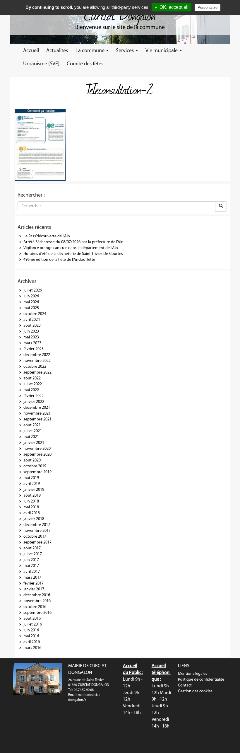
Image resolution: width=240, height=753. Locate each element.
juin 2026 (31, 296)
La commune (91, 51)
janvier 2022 (33, 402)
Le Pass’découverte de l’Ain (46, 236)
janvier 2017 (33, 589)
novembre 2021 (37, 413)
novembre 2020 (37, 449)
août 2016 (32, 618)
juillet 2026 (32, 290)
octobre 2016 (34, 607)
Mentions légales (192, 674)
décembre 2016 (36, 595)
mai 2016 (31, 636)
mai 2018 (31, 507)
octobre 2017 (34, 536)
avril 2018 (31, 513)
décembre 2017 (36, 525)
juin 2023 (31, 331)
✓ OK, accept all (171, 7)
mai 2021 (31, 437)
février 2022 (33, 396)
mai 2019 (31, 478)
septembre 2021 (37, 419)
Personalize (207, 7)
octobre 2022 (34, 366)
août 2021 (32, 425)
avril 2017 (31, 572)
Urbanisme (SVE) (41, 64)
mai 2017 (31, 566)
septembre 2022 (37, 372)
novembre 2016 (37, 601)
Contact (185, 685)
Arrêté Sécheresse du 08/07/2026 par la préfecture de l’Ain (73, 242)
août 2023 (32, 325)
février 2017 (33, 583)
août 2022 (32, 378)
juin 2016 (31, 630)
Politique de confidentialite (201, 679)
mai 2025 (31, 308)
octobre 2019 (34, 466)
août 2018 (32, 495)
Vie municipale (162, 51)
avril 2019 (31, 484)
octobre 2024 (34, 314)
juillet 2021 (32, 431)
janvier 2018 (33, 519)
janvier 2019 (33, 490)
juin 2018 (31, 501)
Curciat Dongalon (120, 14)
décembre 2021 (36, 408)
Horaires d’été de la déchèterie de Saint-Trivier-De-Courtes (73, 254)
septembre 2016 (37, 613)
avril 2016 (31, 642)
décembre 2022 (36, 355)
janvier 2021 (33, 443)
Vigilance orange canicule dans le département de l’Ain (70, 248)
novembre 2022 (37, 361)
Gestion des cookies (195, 691)
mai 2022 (31, 390)
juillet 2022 (32, 384)
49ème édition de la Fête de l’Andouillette (59, 260)
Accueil (31, 51)
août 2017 (32, 548)
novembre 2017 (37, 531)
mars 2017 (32, 577)
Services (125, 51)
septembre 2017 (37, 542)
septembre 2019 (37, 472)
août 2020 (32, 460)
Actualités (57, 51)
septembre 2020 (37, 454)
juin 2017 (31, 560)
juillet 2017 (32, 554)
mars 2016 (32, 648)
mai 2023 (31, 337)
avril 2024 (31, 320)
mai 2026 (31, 302)
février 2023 (33, 349)
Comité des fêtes (85, 64)
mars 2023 (32, 343)
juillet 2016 (32, 624)
